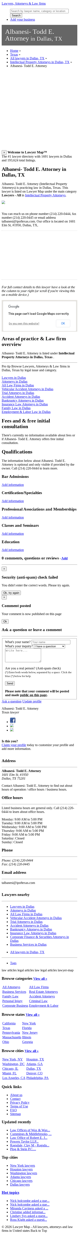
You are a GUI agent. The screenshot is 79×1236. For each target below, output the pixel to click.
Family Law (10, 996)
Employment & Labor (43, 1005)
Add (64, 558)
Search (16, 15)
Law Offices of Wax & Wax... (30, 1130)
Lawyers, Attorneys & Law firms (24, 3)
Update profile (32, 701)
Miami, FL (9, 1073)
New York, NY (12, 1059)
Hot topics (10, 1192)
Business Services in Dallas (28, 944)
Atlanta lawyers (20, 1177)
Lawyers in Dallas (14, 377)
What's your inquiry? (19, 646)
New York (29, 1023)
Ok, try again (11, 592)
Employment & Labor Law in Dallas (26, 412)
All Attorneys (11, 987)
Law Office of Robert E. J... (28, 1137)
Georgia (27, 1042)
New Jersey (30, 1032)
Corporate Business (15, 1005)
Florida (27, 1028)
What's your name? (18, 642)
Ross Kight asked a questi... (28, 1219)
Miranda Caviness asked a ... (29, 1208)
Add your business (22, 19)
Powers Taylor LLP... (24, 1141)
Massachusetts (11, 1037)
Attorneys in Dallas (14, 381)
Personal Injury (12, 1001)
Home (14, 50)
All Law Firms (39, 987)
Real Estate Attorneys (43, 991)
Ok (5, 621)
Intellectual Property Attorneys (45, 195)
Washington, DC (13, 1064)
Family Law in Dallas (16, 408)
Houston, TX (35, 1059)
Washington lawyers (23, 1173)
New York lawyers (22, 1165)
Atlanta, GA (34, 1064)
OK (63, 323)
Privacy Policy (19, 1102)
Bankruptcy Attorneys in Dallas (23, 400)
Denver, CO (34, 1073)
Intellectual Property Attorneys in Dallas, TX (40, 62)
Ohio (5, 1042)
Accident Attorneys (42, 996)
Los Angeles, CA (13, 1078)
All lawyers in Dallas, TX (27, 58)
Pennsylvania (11, 1032)
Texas (14, 54)
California (9, 1023)
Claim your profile (14, 745)
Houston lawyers (21, 1169)
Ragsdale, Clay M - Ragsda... (29, 1145)
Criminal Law (38, 1001)
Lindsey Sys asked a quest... (29, 1216)
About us (16, 1095)
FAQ (13, 1110)
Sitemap (15, 1114)
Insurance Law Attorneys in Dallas (25, 404)
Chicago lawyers (21, 1180)
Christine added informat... (28, 1212)
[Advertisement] (39, 110)
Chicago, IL (10, 1068)
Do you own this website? (24, 323)
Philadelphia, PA (37, 1078)
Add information (13, 485)
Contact (15, 1099)
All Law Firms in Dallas (18, 385)
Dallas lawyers (20, 1184)
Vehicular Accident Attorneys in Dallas (27, 389)
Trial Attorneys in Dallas (18, 393)
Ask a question (11, 701)
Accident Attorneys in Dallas (21, 396)
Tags (13, 963)
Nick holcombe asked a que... (30, 1200)
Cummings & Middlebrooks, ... (31, 1134)
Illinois (26, 1037)
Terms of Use (19, 1106)
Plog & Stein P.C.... (23, 1149)
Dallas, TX (33, 1068)
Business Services (14, 991)
